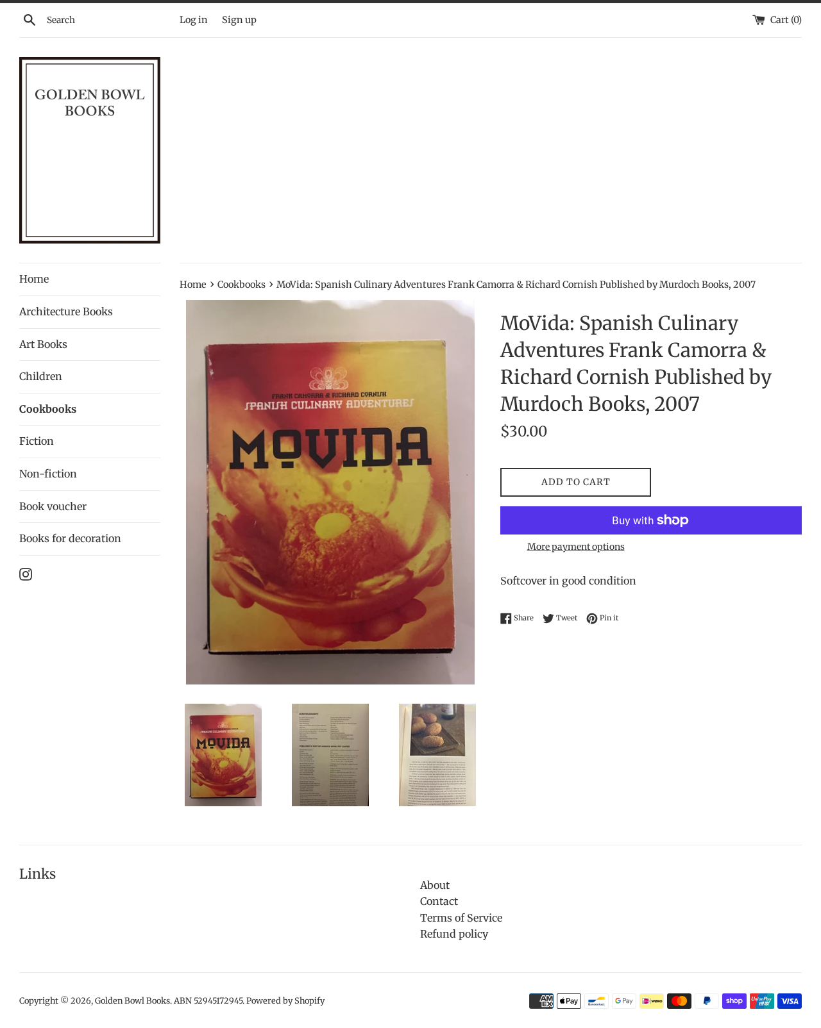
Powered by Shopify (285, 1000)
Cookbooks (47, 408)
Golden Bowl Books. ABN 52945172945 (168, 1000)
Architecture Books (66, 311)
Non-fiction (48, 473)
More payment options (576, 546)
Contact (439, 901)
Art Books (43, 344)
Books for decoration (70, 538)
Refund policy (454, 933)
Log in (194, 20)
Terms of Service (461, 917)
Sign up (239, 20)
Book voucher (53, 506)
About (435, 885)
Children (40, 376)
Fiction (36, 441)
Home (34, 278)
